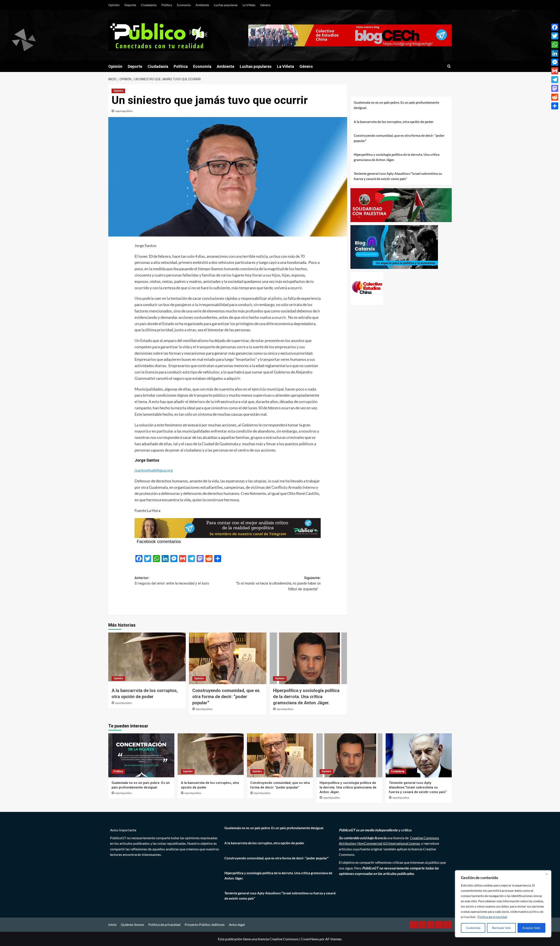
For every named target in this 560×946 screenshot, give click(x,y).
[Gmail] (554, 71)
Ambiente (202, 5)
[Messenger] (554, 62)
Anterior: (172, 581)
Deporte (130, 5)
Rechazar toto (501, 928)
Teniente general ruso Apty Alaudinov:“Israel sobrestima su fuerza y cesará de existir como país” (398, 176)
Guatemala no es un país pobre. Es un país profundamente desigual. (396, 105)
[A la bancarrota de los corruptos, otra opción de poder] (147, 658)
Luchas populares (226, 5)
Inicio (112, 924)
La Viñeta (249, 5)
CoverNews (310, 939)
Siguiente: (278, 583)
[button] (449, 66)
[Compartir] (554, 106)
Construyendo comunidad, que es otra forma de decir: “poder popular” (226, 696)
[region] (503, 903)
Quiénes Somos (132, 924)
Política (166, 5)
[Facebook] (554, 27)
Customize (473, 928)
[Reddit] (554, 97)
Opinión (113, 5)
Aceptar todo (531, 928)
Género (265, 5)
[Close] (546, 874)
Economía (184, 5)
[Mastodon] (554, 88)
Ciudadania (148, 5)
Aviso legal (237, 924)
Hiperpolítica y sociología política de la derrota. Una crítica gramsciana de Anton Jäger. (306, 696)
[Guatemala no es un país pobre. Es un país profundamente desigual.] (141, 755)
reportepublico (124, 111)
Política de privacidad (492, 917)
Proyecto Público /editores (205, 924)
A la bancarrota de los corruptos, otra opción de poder (394, 122)
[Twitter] (554, 36)
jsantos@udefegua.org (154, 470)
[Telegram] (554, 79)
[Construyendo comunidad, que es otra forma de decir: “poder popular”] (227, 658)
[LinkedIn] (554, 53)
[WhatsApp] (554, 44)
